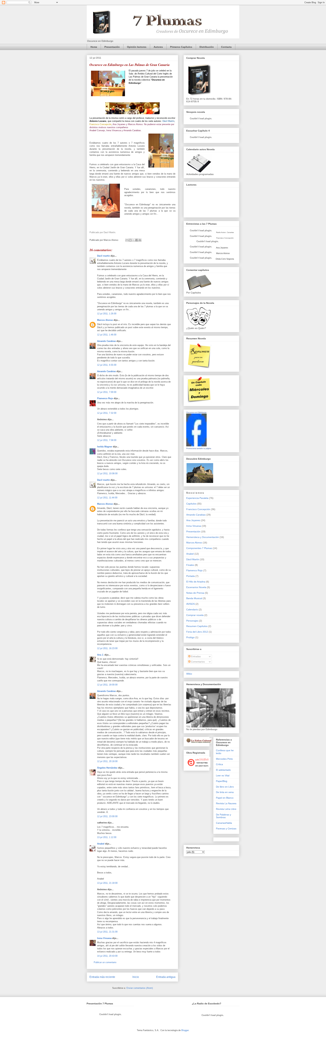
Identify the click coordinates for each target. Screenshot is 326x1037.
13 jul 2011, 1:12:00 (106, 837)
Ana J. (100, 654)
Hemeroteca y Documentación (202, 537)
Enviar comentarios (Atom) (139, 988)
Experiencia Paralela (197, 498)
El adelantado (223, 770)
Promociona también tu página (198, 448)
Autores (158, 47)
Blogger (185, 1030)
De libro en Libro (225, 786)
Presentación (112, 47)
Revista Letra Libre (226, 809)
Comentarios (197, 661)
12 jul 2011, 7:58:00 (106, 440)
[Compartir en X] (133, 240)
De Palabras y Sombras (223, 816)
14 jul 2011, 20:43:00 (107, 956)
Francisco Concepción (198, 509)
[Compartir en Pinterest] (140, 240)
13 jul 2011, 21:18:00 (107, 883)
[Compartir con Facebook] (136, 240)
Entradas (195, 656)
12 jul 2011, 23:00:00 (107, 816)
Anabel (100, 843)
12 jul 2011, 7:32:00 (106, 413)
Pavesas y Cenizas (226, 828)
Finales (190, 565)
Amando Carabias (106, 341)
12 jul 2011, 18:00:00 (107, 684)
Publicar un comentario (105, 962)
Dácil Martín (192, 559)
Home (93, 47)
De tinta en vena (225, 792)
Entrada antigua (165, 976)
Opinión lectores (136, 47)
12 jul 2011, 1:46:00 (106, 334)
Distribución (207, 47)
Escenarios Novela (196, 587)
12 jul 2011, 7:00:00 (106, 392)
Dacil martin (103, 256)
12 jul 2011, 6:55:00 (106, 365)
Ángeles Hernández (107, 767)
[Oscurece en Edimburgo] (196, 445)
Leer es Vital (222, 775)
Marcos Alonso (105, 320)
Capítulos (191, 503)
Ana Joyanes (222, 248)
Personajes (192, 620)
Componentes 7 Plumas (199, 548)
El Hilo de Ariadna (195, 581)
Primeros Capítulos (181, 47)
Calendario (192, 609)
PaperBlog (221, 781)
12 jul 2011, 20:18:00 (107, 761)
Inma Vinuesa (104, 938)
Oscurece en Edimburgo (196, 412)
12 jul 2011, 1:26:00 (106, 313)
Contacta (226, 47)
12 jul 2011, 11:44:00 (107, 497)
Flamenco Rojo (105, 398)
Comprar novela (195, 615)
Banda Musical (194, 598)
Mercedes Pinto (224, 758)
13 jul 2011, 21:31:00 (107, 931)
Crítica (219, 764)
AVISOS (190, 604)
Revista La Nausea (226, 803)
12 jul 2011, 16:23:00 (107, 648)
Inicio (135, 976)
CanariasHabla (224, 823)
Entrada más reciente (102, 976)
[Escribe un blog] (130, 240)
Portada (190, 576)
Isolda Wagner (104, 446)
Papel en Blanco (224, 797)
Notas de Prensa (195, 592)
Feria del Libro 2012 (197, 631)
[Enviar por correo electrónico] (127, 240)
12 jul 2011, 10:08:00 (107, 473)
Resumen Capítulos (196, 626)
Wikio (189, 673)
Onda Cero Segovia (225, 259)
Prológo (190, 637)
